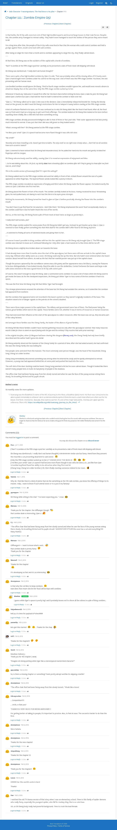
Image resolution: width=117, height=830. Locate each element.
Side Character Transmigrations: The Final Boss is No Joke (31, 11)
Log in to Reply (15, 472)
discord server (93, 441)
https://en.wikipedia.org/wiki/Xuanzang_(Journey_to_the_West (52, 402)
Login (91, 3)
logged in (19, 437)
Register (99, 3)
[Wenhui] (11, 423)
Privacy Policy (52, 826)
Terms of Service (64, 826)
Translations (17, 3)
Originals (29, 3)
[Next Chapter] (65, 23)
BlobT (5, 3)
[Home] (5, 11)
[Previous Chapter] (51, 23)
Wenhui (22, 416)
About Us (40, 3)
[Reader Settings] (107, 27)
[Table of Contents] (103, 27)
